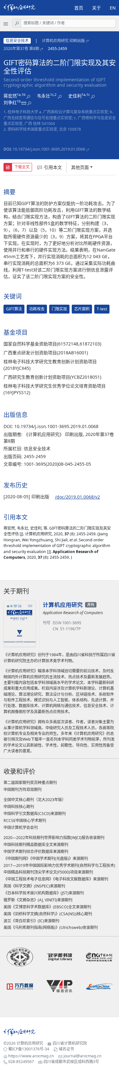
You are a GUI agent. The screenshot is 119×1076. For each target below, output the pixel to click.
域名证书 (66, 1049)
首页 (78, 8)
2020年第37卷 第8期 (21, 48)
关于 (96, 8)
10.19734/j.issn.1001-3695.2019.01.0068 (49, 149)
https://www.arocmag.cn (31, 1056)
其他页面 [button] (80, 167)
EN (113, 8)
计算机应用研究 (30, 1043)
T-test (102, 309)
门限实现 (59, 309)
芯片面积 (81, 309)
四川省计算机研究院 (70, 1043)
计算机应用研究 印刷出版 (63, 40)
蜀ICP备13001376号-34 (28, 1049)
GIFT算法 (14, 309)
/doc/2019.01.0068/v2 (77, 497)
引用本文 (53, 167)
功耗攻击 (36, 309)
